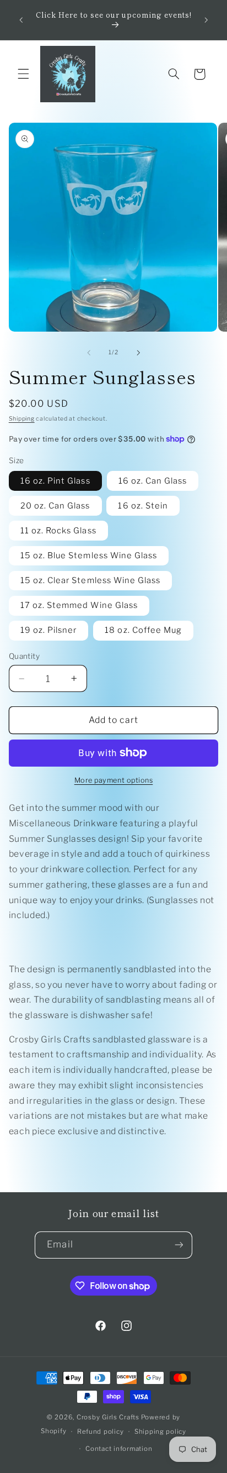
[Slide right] (138, 352)
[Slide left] (89, 352)
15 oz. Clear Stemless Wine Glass (90, 580)
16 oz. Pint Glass (55, 481)
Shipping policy (160, 1431)
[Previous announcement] (21, 20)
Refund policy (100, 1431)
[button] (23, 74)
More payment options (113, 780)
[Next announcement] (206, 20)
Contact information (118, 1449)
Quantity (24, 656)
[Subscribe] (178, 1245)
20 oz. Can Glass (55, 506)
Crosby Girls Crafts (108, 1417)
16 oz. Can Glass (152, 481)
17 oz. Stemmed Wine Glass (79, 605)
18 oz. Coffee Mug (143, 630)
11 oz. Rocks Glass (58, 531)
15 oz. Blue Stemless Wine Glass (89, 555)
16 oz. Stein (143, 506)
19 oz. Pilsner (48, 630)
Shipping (22, 418)
